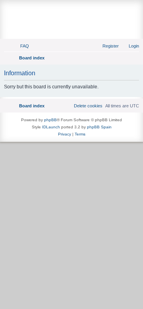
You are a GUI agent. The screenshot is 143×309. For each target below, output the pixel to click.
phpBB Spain (99, 127)
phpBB (50, 120)
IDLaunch (51, 127)
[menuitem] (21, 46)
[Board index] (71, 10)
